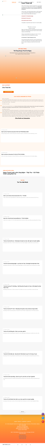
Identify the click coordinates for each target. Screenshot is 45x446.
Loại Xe (26, 2)
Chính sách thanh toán (22, 436)
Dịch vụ (32, 2)
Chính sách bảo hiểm (22, 437)
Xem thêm (39, 2)
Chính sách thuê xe (22, 435)
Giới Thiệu (20, 2)
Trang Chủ (14, 2)
